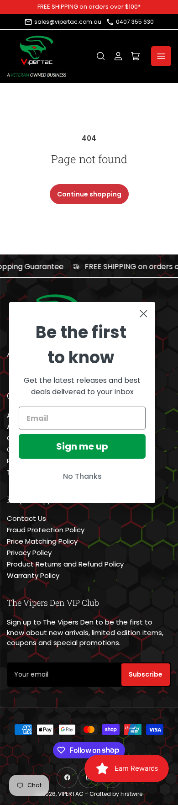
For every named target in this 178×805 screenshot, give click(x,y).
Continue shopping (89, 194)
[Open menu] (161, 56)
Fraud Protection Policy (45, 530)
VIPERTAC (71, 794)
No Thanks (82, 476)
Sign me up (82, 446)
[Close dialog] (144, 314)
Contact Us (26, 518)
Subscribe (145, 674)
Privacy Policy (29, 552)
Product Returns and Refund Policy (65, 564)
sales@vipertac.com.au (67, 22)
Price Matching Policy (42, 541)
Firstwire (131, 794)
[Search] (101, 56)
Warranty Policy (33, 575)
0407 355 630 (135, 22)
